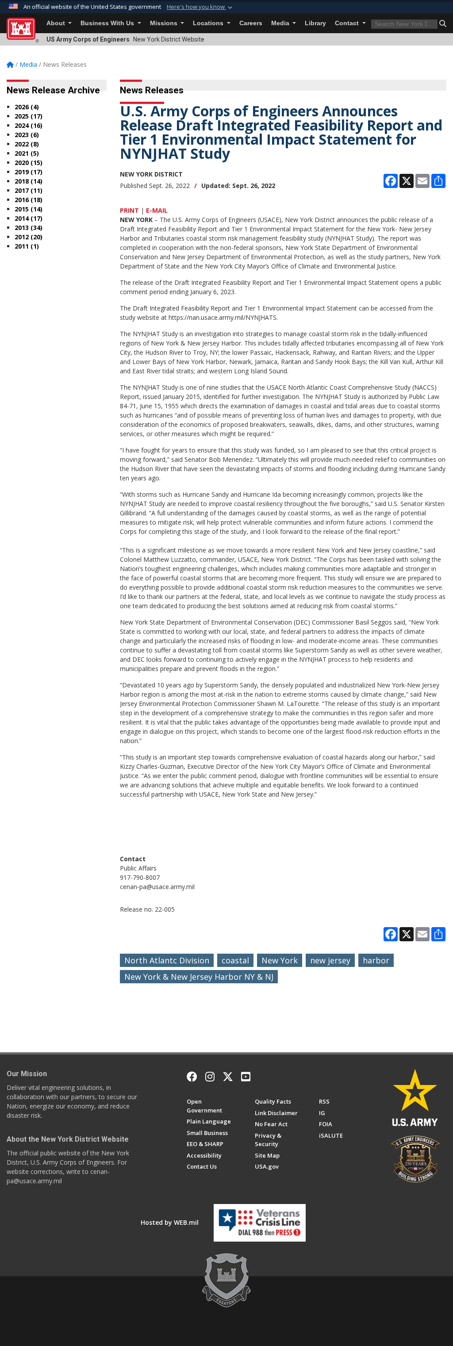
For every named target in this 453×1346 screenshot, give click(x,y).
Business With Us (108, 23)
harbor (376, 960)
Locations (209, 23)
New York (279, 960)
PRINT (129, 210)
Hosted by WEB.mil (170, 1222)
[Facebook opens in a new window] (192, 1077)
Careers (250, 23)
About (56, 23)
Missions (164, 23)
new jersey (330, 960)
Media (281, 23)
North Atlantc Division (166, 960)
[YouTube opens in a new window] (245, 1077)
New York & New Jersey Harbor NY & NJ (198, 976)
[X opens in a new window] (228, 1077)
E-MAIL (157, 210)
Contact (348, 23)
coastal (235, 960)
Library (315, 23)
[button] (200, 7)
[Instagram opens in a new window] (210, 1077)
